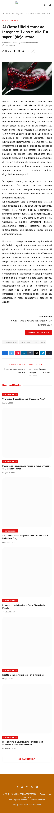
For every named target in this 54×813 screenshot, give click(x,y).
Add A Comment (27, 759)
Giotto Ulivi (25, 342)
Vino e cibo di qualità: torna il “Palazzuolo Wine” (23, 399)
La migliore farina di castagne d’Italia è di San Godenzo (39, 372)
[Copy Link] (28, 51)
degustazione (10, 342)
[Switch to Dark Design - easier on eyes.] (45, 5)
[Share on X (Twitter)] (19, 51)
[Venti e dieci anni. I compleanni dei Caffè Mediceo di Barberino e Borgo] (27, 502)
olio (35, 342)
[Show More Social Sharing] (33, 51)
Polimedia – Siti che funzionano (33, 799)
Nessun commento (29, 43)
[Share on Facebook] (14, 51)
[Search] (49, 5)
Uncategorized (10, 20)
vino (43, 342)
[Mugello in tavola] (27, 5)
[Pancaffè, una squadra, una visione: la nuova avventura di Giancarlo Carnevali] (27, 433)
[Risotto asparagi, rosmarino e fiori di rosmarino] (27, 642)
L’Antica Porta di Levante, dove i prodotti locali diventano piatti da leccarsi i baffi (22, 743)
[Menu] (4, 5)
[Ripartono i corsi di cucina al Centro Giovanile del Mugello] (27, 572)
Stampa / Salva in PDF (38, 333)
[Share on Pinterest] (23, 51)
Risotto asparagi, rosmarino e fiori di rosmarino (23, 675)
